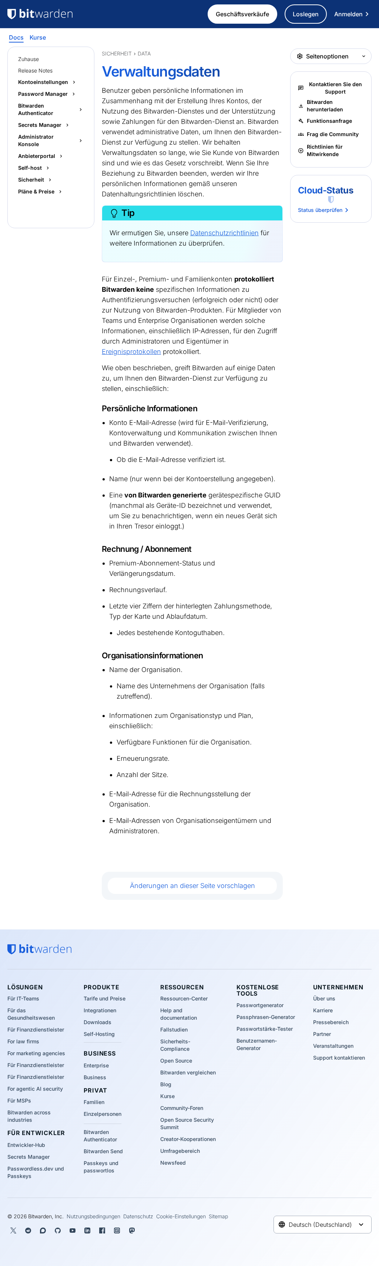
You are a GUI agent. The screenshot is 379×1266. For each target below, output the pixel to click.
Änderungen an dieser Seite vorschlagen (192, 885)
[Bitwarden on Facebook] (102, 1230)
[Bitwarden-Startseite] (50, 14)
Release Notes (35, 70)
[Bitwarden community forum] (43, 1230)
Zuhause (28, 59)
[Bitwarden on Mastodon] (132, 1230)
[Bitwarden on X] (13, 1230)
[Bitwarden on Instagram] (117, 1230)
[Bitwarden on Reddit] (28, 1230)
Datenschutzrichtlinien (224, 233)
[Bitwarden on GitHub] (58, 1230)
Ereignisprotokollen (131, 351)
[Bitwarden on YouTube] (72, 1230)
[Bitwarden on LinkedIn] (87, 1230)
